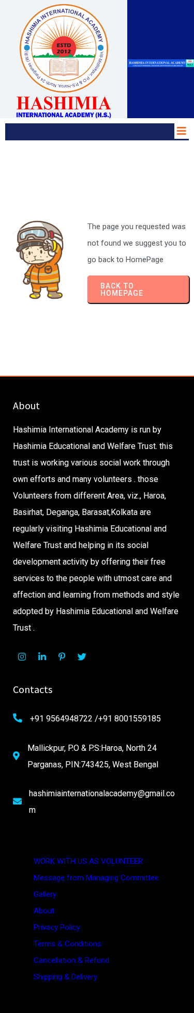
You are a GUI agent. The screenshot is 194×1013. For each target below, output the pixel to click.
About (44, 910)
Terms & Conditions (67, 943)
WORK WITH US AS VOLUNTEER (88, 861)
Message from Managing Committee (96, 877)
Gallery (45, 894)
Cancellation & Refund (71, 960)
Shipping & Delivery (65, 977)
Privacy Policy (57, 927)
